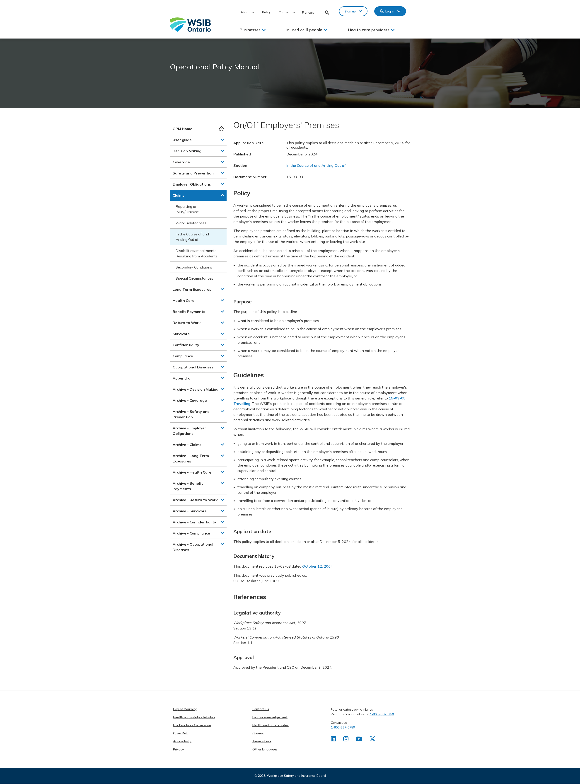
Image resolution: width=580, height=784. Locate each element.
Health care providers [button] (368, 29)
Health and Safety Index (270, 725)
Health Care (183, 300)
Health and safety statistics (194, 717)
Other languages (265, 749)
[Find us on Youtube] (359, 739)
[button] (222, 140)
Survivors (181, 334)
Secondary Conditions (194, 267)
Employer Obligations (192, 184)
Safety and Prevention (193, 173)
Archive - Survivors (190, 511)
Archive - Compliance (191, 533)
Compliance (183, 356)
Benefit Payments (189, 311)
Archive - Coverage (190, 400)
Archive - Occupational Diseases (193, 547)
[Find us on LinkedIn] (333, 739)
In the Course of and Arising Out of (192, 237)
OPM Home (182, 128)
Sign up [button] (350, 11)
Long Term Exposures (192, 289)
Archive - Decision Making (195, 389)
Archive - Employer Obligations (189, 431)
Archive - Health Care (192, 472)
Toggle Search (327, 12)
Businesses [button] (250, 29)
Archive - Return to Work (195, 500)
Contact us (287, 12)
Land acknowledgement (270, 717)
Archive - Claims (187, 444)
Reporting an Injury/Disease (187, 209)
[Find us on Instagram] (345, 739)
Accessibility (182, 741)
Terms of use (261, 741)
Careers (258, 733)
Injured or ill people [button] (304, 29)
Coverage (181, 162)
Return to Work (187, 322)
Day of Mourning (185, 709)
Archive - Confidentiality (194, 522)
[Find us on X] (372, 739)
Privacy (178, 749)
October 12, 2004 (317, 566)
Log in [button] (389, 11)
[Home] (190, 24)
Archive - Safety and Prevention (191, 414)
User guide (182, 140)
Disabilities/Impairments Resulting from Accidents (197, 253)
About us (247, 12)
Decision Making (187, 151)
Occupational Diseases (193, 367)
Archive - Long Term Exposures (191, 458)
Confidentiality (186, 345)
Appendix (181, 378)
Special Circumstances (194, 278)
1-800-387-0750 (382, 714)
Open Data (181, 733)
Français (308, 12)
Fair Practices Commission (192, 725)
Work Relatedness (191, 223)
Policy (266, 12)
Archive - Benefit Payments (188, 486)
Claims (178, 195)
